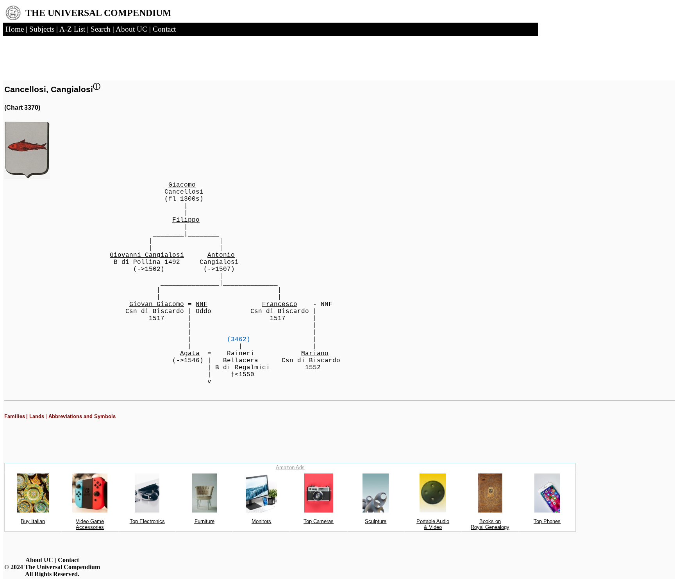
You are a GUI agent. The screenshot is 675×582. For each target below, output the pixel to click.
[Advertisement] (100, 55)
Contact (68, 560)
